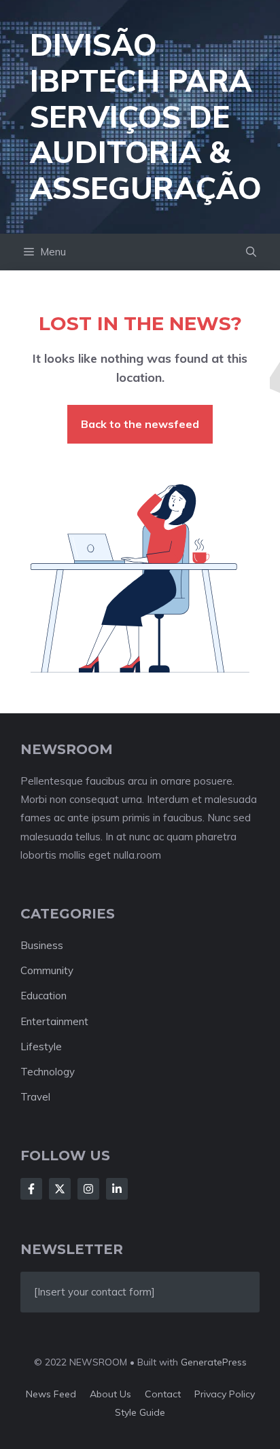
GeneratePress (214, 1362)
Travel (35, 1096)
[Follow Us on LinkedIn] (117, 1189)
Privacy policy (224, 1394)
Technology (47, 1071)
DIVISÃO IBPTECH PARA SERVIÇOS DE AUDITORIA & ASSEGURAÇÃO (146, 116)
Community (46, 970)
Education (43, 995)
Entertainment (54, 1021)
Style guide (140, 1412)
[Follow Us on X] (60, 1189)
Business (41, 945)
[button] (251, 252)
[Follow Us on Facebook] (31, 1189)
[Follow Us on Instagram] (88, 1189)
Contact (163, 1394)
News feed (51, 1394)
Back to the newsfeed (140, 424)
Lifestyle (41, 1046)
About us (110, 1394)
